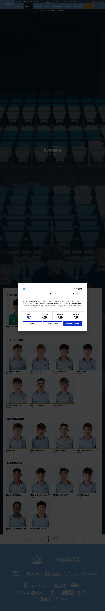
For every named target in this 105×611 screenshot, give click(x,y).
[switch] (44, 317)
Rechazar (32, 323)
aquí (30, 309)
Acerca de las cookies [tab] (73, 293)
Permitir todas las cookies (72, 323)
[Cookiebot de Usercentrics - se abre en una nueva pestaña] (75, 288)
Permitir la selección (52, 323)
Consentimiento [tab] (31, 294)
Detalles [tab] (52, 293)
